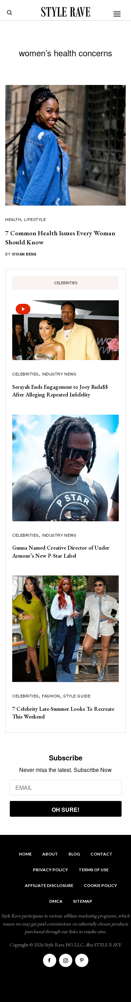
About (50, 854)
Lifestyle (35, 219)
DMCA (56, 901)
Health (13, 219)
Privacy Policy (50, 869)
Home (25, 854)
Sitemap (82, 901)
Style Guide (76, 696)
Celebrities (25, 374)
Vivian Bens (24, 254)
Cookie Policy (100, 885)
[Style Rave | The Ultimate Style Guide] (65, 12)
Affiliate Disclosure (49, 885)
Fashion (51, 696)
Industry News (59, 374)
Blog (74, 854)
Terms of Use (94, 869)
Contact (101, 854)
